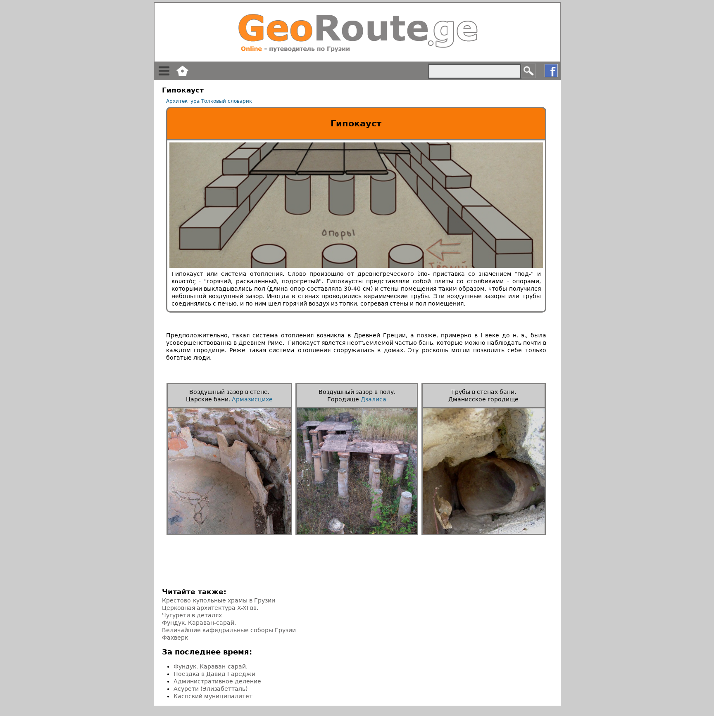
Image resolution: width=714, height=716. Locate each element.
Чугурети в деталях (192, 615)
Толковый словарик (226, 101)
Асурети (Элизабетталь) (211, 688)
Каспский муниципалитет (213, 696)
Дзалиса (373, 399)
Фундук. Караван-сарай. (199, 622)
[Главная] (357, 32)
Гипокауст (356, 123)
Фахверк (175, 637)
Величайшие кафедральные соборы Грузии (229, 630)
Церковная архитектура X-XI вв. (210, 608)
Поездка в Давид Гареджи (214, 674)
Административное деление (217, 681)
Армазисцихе (252, 399)
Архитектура (183, 101)
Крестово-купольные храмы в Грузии (218, 600)
